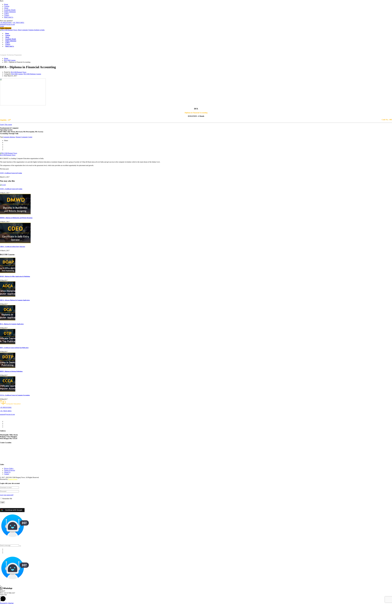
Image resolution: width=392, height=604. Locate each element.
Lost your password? (6, 495)
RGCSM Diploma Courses (32, 74)
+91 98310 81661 (6, 22)
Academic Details (10, 10)
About (6, 8)
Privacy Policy (8, 468)
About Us (7, 472)
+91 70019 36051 (18, 22)
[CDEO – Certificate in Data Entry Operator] (15, 242)
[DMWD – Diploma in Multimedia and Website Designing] (15, 214)
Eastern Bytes (12, 479)
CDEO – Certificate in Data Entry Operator (12, 246)
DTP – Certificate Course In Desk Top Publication (14, 347)
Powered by (6, 603)
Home (6, 4)
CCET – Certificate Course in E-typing (11, 189)
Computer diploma (9, 137)
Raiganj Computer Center (24, 137)
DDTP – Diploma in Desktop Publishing (11, 371)
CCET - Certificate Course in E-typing (11, 173)
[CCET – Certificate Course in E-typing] (3, 185)
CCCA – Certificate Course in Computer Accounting (15, 395)
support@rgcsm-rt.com (7, 24)
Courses (6, 6)
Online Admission (10, 12)
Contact (6, 15)
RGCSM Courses (10, 60)
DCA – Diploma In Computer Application (12, 324)
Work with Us (8, 17)
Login (2, 26)
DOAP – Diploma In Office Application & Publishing (15, 276)
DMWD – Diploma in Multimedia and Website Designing (16, 218)
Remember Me (7, 498)
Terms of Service (9, 470)
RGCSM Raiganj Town (18, 72)
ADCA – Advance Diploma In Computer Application (15, 300)
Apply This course (6, 124)
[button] (196, 598)
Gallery (6, 13)
